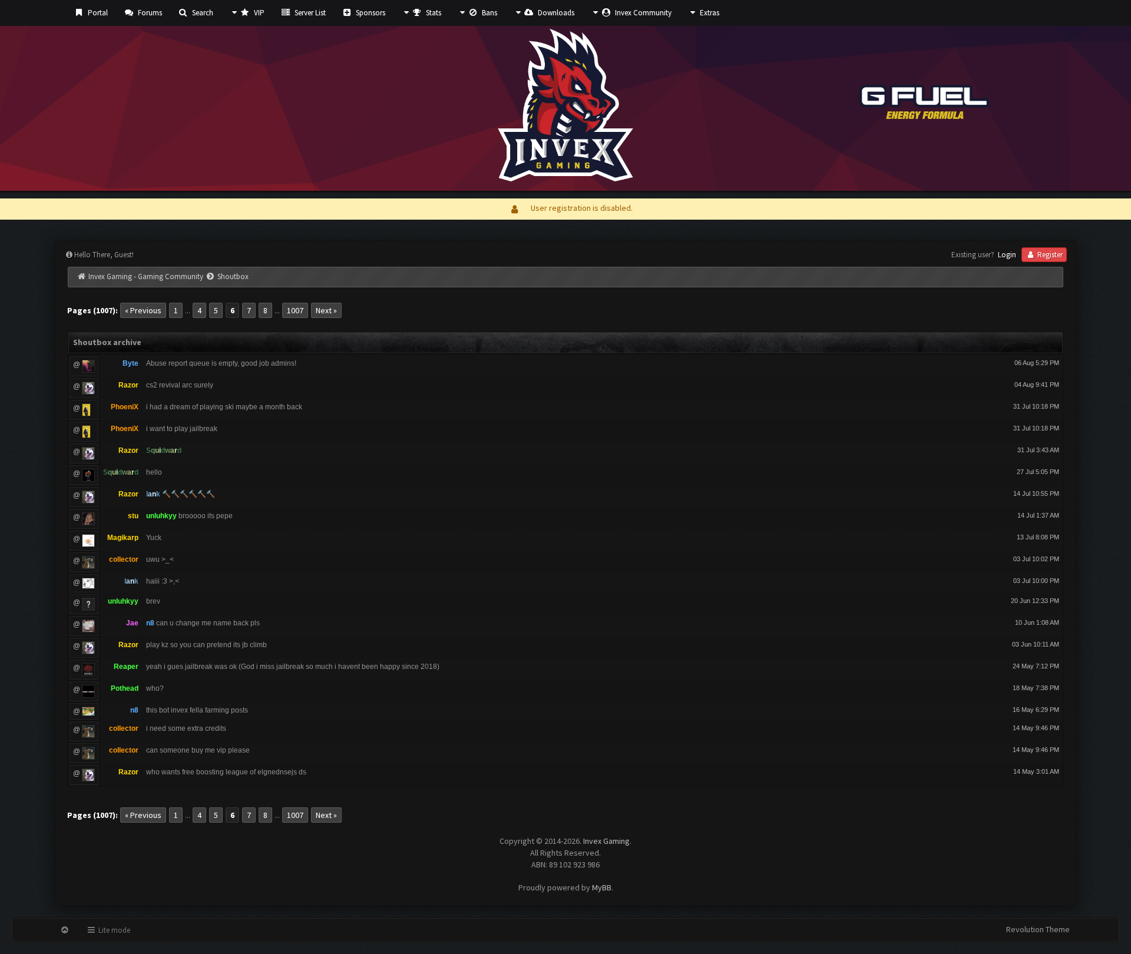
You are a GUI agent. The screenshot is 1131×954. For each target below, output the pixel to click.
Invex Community (642, 13)
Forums (149, 13)
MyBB (601, 887)
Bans (488, 13)
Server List (309, 13)
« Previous (143, 310)
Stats (432, 13)
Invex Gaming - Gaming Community (145, 276)
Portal (97, 13)
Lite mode (113, 930)
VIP (258, 13)
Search (201, 13)
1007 (295, 310)
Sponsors (369, 13)
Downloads (555, 13)
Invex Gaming (606, 841)
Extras (708, 13)
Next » (326, 310)
